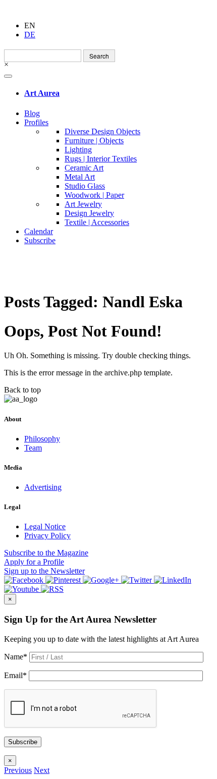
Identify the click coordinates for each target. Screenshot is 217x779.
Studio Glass (85, 186)
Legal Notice (45, 526)
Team (33, 447)
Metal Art (80, 177)
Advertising (43, 487)
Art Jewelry (83, 204)
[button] (18, 770)
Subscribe (40, 240)
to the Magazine (46, 552)
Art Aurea (42, 93)
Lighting (78, 149)
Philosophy (42, 438)
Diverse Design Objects (102, 131)
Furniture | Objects (94, 140)
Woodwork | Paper (94, 195)
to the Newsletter (44, 571)
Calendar (38, 231)
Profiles (36, 122)
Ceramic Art (84, 167)
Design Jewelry (89, 213)
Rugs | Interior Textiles (101, 158)
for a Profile (34, 562)
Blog (32, 113)
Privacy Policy (47, 535)
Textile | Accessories (97, 222)
